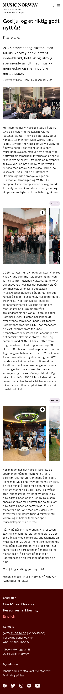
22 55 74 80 (18, 633)
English (9, 616)
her (22, 675)
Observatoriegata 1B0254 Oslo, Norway (16, 651)
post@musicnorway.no (18, 637)
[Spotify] (29, 686)
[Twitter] (13, 686)
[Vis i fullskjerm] (42, 212)
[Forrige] (52, 203)
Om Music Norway (18, 604)
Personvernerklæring (20, 610)
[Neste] (57, 203)
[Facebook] (5, 686)
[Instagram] (21, 686)
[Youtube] (37, 686)
